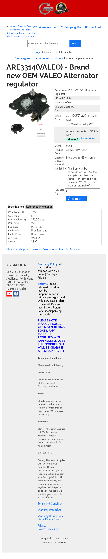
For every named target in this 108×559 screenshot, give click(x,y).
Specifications (16, 207)
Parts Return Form (49, 519)
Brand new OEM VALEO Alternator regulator (20, 34)
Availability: (61, 169)
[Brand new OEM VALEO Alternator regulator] (29, 122)
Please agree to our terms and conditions (38, 58)
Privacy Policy (42, 527)
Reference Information (39, 207)
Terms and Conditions (51, 504)
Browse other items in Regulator (62, 249)
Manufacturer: (62, 102)
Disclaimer (52, 529)
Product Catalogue (27, 26)
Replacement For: (62, 108)
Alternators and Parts (19, 29)
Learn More (88, 138)
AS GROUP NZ (60, 538)
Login (38, 52)
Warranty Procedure (49, 510)
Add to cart (76, 199)
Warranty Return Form (51, 516)
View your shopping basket (22, 249)
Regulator (11, 33)
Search (75, 43)
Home (12, 26)
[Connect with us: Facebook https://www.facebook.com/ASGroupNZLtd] (16, 294)
